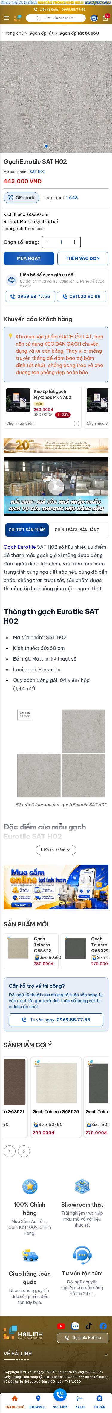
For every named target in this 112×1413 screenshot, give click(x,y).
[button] (56, 97)
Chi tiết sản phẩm (27, 530)
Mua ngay (29, 258)
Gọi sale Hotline (86, 1337)
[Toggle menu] (7, 18)
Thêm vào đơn (83, 258)
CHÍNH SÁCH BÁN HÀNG (77, 530)
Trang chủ (14, 33)
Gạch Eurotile (20, 547)
